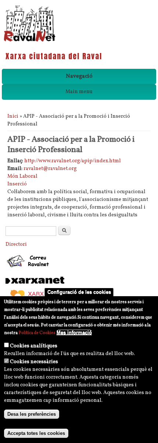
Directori (16, 244)
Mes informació (74, 332)
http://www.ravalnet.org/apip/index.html (72, 160)
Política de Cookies (36, 333)
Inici (12, 116)
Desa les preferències (31, 414)
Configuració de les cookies (79, 292)
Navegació (79, 76)
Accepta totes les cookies (36, 433)
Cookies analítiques (33, 346)
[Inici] (29, 41)
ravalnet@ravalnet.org (50, 168)
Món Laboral (22, 176)
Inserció (17, 184)
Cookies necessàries (34, 361)
